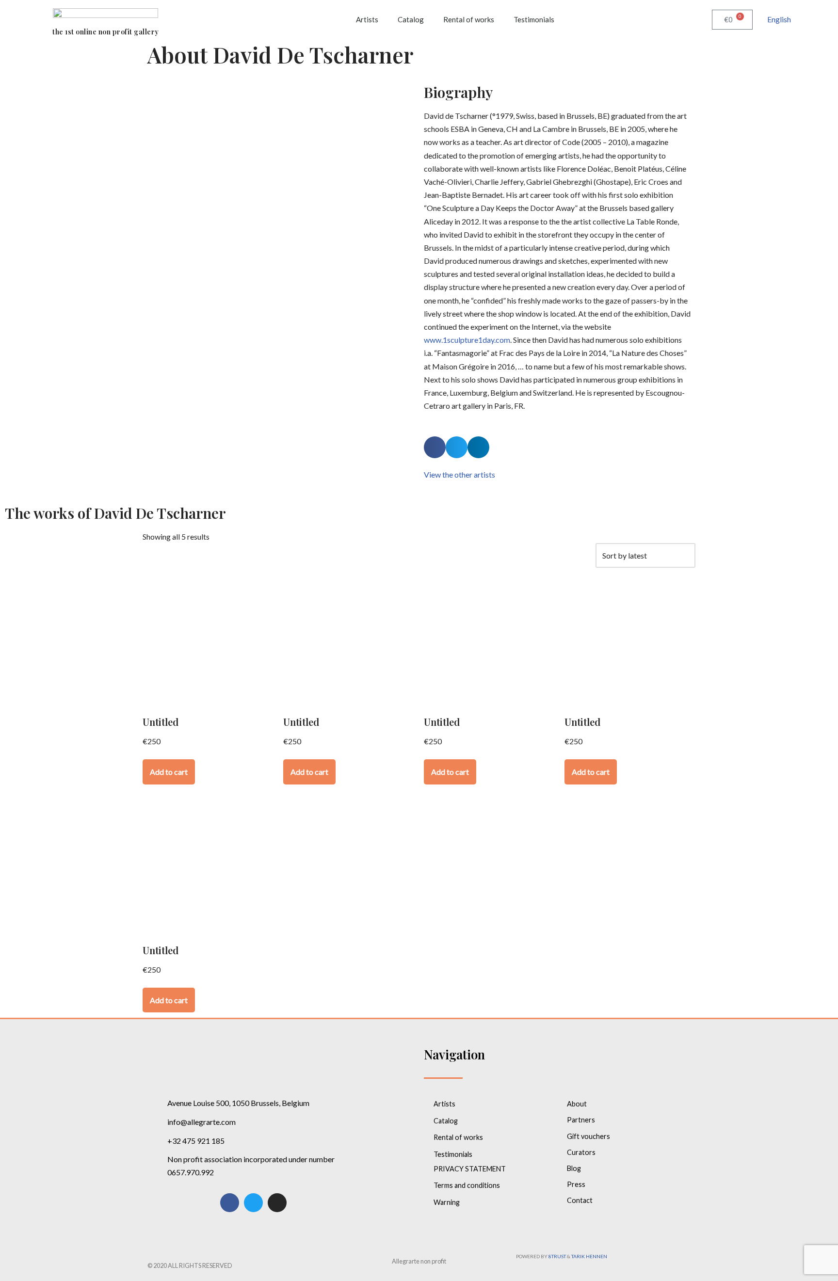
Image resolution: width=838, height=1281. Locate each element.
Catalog (411, 19)
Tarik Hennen (589, 1256)
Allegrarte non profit (419, 1261)
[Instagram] (277, 1202)
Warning (447, 1202)
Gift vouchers (588, 1136)
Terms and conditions (467, 1185)
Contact (580, 1200)
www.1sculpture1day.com (467, 339)
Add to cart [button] (169, 771)
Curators (581, 1152)
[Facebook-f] (229, 1202)
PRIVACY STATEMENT (470, 1169)
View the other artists (459, 474)
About (577, 1104)
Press (576, 1184)
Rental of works (468, 19)
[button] (435, 447)
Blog (574, 1168)
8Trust (557, 1256)
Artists (367, 19)
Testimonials (534, 19)
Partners (581, 1120)
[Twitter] (253, 1202)
